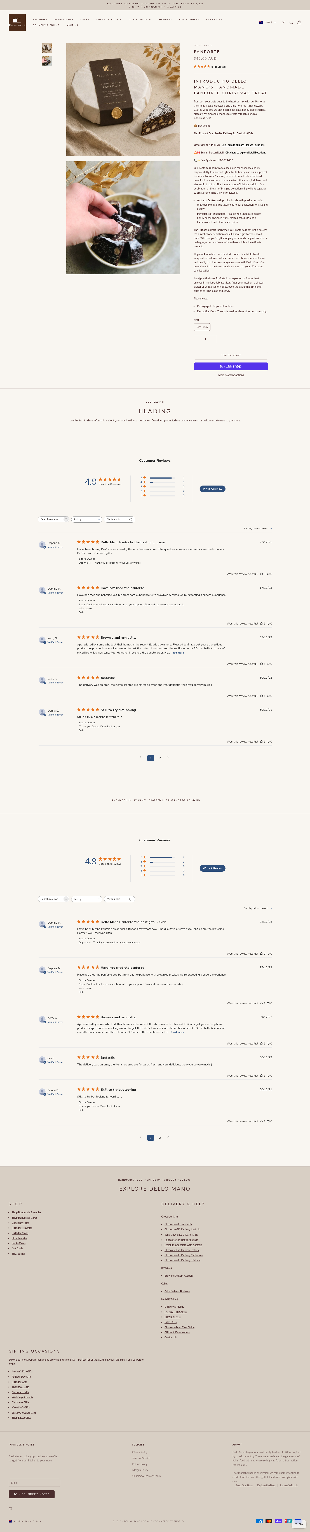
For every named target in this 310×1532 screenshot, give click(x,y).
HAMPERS (165, 19)
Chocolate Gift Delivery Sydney (182, 1250)
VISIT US (72, 25)
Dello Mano (203, 45)
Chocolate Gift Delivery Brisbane (182, 1260)
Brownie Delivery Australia (179, 1275)
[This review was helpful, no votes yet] (261, 574)
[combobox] (86, 519)
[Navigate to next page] (169, 757)
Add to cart (231, 355)
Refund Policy (139, 1464)
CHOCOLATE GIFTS (109, 19)
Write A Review (212, 489)
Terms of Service (141, 1458)
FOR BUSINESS (189, 19)
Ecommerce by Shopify (169, 1521)
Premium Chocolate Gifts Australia (183, 1244)
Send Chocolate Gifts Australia (181, 1234)
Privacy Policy (139, 1452)
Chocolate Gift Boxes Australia (181, 1239)
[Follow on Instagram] (10, 1509)
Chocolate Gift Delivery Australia (182, 1229)
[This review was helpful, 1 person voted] (261, 624)
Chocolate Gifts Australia (178, 1224)
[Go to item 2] (47, 61)
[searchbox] (50, 519)
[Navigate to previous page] (141, 757)
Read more (177, 652)
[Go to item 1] (47, 48)
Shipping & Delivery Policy (146, 1475)
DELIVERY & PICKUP (46, 25)
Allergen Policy (140, 1469)
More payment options (231, 374)
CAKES (85, 19)
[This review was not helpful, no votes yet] (268, 574)
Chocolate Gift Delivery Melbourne (184, 1255)
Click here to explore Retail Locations (246, 152)
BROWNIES (40, 19)
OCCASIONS (214, 19)
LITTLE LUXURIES (140, 19)
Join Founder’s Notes (32, 1494)
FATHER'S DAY (64, 19)
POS (143, 1521)
